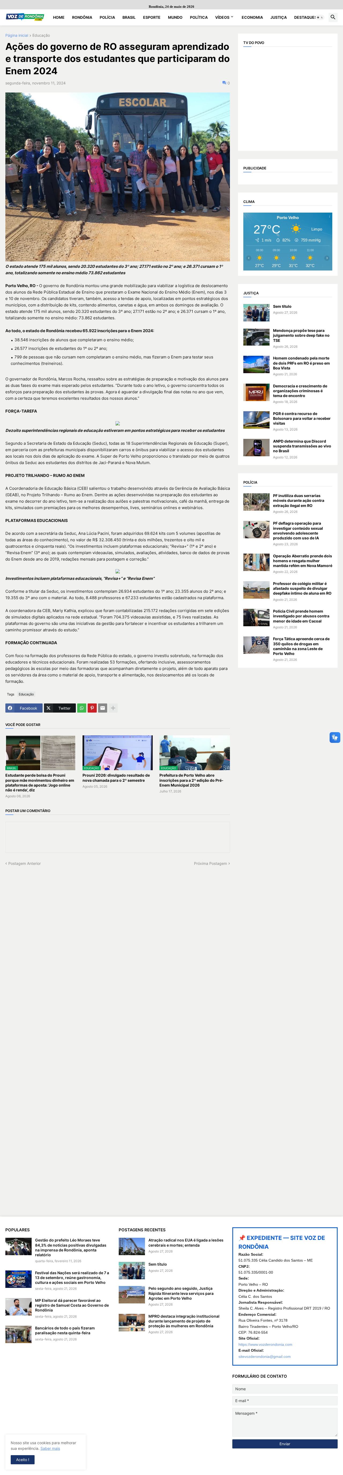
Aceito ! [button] (22, 1459)
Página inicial (16, 36)
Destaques (305, 17)
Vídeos (222, 17)
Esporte (152, 17)
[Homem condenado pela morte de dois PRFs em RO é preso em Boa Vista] (256, 364)
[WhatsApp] (81, 708)
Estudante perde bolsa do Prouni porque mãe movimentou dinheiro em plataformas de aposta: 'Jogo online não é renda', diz (39, 782)
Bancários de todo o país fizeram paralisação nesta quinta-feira (65, 1330)
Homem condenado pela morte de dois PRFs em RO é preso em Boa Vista (301, 363)
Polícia (107, 17)
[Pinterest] (92, 708)
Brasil (129, 17)
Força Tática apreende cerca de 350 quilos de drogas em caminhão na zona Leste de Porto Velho (301, 646)
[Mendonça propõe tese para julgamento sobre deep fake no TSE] (256, 337)
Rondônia (82, 17)
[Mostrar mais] (113, 708)
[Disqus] (117, 933)
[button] (320, 17)
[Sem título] (256, 312)
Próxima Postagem (210, 863)
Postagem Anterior (24, 863)
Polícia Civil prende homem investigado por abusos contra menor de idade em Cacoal (301, 616)
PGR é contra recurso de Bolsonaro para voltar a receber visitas (302, 418)
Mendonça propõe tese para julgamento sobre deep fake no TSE (301, 335)
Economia (252, 17)
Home (59, 17)
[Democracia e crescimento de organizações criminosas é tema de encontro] (256, 392)
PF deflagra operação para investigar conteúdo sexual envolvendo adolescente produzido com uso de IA (298, 530)
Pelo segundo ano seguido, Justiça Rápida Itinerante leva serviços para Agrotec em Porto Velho (181, 1293)
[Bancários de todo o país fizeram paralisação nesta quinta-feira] (18, 1334)
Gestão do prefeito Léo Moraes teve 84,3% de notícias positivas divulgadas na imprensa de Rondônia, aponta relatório (70, 1247)
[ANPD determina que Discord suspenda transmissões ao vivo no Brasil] (256, 447)
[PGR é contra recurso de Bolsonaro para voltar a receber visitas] (256, 420)
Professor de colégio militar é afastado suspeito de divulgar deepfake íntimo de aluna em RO (302, 588)
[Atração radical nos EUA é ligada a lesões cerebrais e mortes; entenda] (132, 1246)
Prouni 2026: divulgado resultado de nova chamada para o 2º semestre (116, 777)
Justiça (278, 17)
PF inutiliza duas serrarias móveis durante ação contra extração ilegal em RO (298, 500)
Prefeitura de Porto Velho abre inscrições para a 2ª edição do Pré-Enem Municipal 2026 (191, 780)
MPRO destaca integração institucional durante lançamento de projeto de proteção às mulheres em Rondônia (183, 1321)
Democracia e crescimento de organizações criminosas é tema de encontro (300, 391)
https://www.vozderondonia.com (265, 1344)
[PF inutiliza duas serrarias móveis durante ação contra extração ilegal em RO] (256, 502)
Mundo (175, 17)
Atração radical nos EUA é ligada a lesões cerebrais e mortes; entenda (185, 1242)
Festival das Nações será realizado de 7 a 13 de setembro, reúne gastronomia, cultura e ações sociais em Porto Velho (72, 1277)
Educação (41, 36)
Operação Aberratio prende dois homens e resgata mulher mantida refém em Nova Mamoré (302, 561)
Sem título (282, 306)
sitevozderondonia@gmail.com (264, 1356)
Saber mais (50, 1448)
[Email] (102, 708)
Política (199, 17)
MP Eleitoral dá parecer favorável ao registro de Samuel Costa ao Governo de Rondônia (72, 1305)
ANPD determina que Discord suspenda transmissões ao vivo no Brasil (302, 446)
